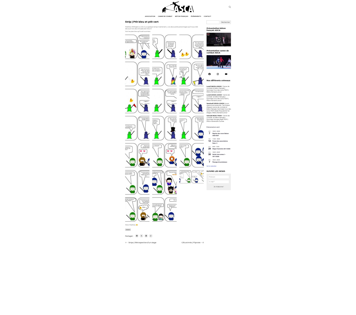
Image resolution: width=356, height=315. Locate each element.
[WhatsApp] (151, 236)
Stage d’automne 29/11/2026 (221, 149)
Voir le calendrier (211, 166)
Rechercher (225, 22)
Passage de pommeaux (219, 162)
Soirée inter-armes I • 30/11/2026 (219, 155)
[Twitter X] (141, 236)
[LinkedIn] (146, 236)
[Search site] (230, 7)
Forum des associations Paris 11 (220, 142)
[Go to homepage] (178, 7)
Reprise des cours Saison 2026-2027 (220, 134)
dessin (128, 229)
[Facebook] (137, 236)
